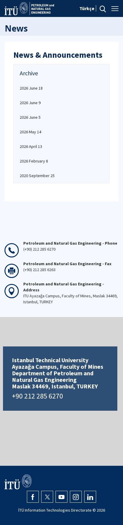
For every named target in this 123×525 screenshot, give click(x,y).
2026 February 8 (34, 161)
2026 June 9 (30, 102)
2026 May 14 (30, 132)
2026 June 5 (30, 117)
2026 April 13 (31, 146)
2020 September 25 (37, 175)
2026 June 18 (31, 88)
